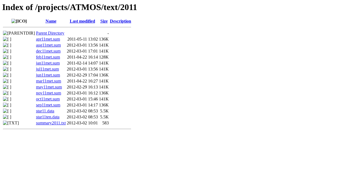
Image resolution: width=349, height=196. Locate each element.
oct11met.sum (48, 99)
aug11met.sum (48, 45)
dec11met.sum (48, 51)
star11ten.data (47, 117)
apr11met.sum (48, 39)
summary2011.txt (51, 123)
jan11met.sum (48, 63)
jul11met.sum (47, 69)
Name (51, 21)
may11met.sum (49, 87)
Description (120, 21)
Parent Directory (50, 33)
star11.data (45, 111)
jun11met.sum (48, 75)
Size (104, 21)
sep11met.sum (48, 105)
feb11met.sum (48, 57)
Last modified (82, 21)
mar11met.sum (48, 81)
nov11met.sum (48, 93)
